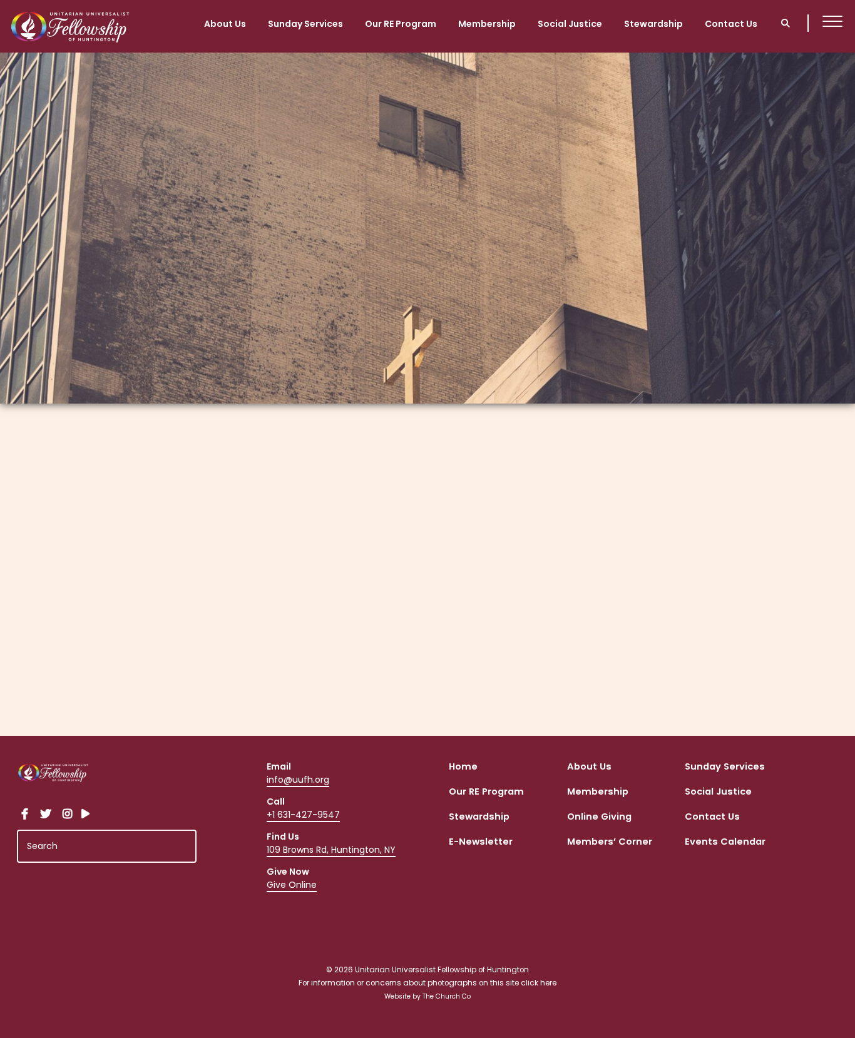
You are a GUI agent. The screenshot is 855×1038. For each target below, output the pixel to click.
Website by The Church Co (427, 996)
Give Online (292, 884)
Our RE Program (400, 23)
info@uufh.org (298, 779)
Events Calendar (725, 842)
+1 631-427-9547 (303, 814)
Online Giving (599, 817)
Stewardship (653, 23)
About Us (225, 23)
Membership (487, 23)
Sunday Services (305, 23)
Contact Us (731, 23)
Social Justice (570, 23)
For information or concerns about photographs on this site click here (427, 983)
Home (463, 767)
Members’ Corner (609, 842)
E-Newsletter (481, 842)
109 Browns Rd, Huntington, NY (331, 849)
